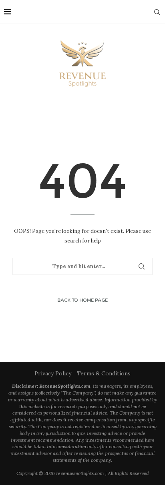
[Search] (157, 12)
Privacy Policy (52, 373)
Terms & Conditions (104, 373)
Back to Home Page (82, 300)
